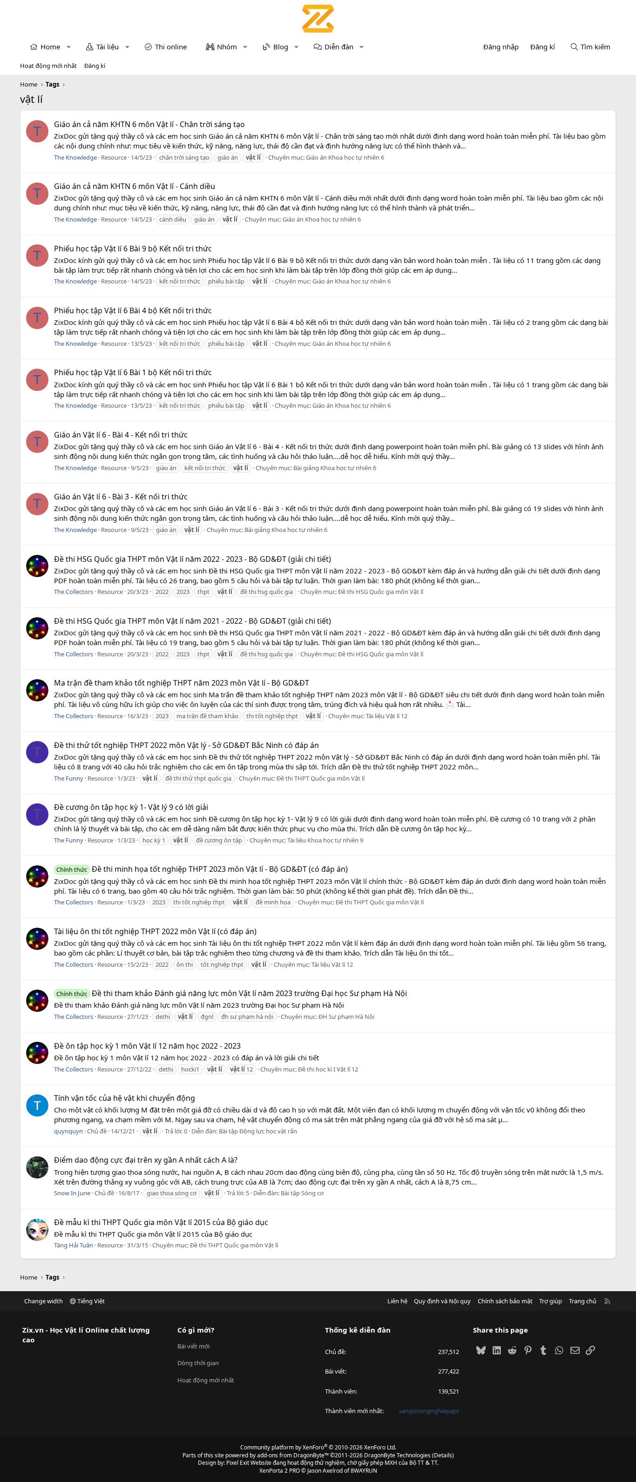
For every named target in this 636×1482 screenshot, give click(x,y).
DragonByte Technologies (397, 1455)
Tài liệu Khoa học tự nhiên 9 (325, 840)
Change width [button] (43, 1301)
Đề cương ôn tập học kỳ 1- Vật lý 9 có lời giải (131, 807)
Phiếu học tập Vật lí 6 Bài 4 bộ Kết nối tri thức (133, 310)
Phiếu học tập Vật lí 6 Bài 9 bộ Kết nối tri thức (133, 248)
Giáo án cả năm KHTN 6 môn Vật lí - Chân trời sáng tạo (149, 124)
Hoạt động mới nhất (48, 65)
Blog (280, 46)
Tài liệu (107, 46)
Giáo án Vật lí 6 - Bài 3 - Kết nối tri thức (121, 497)
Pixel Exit (237, 1463)
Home (50, 46)
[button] (68, 46)
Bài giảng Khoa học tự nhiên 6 (334, 468)
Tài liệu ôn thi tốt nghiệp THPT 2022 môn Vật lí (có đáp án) (155, 931)
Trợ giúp (550, 1301)
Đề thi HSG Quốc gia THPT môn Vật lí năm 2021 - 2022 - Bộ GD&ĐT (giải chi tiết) (192, 621)
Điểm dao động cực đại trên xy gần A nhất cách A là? (145, 1160)
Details (443, 1455)
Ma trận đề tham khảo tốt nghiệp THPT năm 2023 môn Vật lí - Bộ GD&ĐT (181, 683)
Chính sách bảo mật (505, 1301)
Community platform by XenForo (318, 1447)
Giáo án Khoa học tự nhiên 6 (345, 157)
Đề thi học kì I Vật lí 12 (328, 1069)
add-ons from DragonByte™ (293, 1455)
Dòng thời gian (198, 1363)
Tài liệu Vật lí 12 (386, 716)
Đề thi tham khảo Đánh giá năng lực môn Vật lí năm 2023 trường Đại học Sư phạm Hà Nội (231, 993)
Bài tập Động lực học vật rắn (258, 1131)
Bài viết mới (193, 1346)
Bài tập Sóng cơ (302, 1193)
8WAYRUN (364, 1471)
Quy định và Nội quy (442, 1301)
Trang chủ (582, 1301)
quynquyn (68, 1131)
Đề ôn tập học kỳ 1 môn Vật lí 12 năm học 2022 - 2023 (147, 1046)
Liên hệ (397, 1301)
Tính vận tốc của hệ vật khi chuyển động (124, 1098)
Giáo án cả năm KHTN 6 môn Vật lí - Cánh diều (134, 186)
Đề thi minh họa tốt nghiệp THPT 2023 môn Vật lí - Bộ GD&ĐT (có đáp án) (201, 869)
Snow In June (72, 1193)
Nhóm (227, 46)
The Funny (68, 778)
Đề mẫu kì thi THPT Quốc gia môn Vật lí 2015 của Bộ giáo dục (161, 1222)
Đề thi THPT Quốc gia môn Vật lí (321, 778)
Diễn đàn (339, 46)
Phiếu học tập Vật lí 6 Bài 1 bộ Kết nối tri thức (133, 372)
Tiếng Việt (90, 1301)
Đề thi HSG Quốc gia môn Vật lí (380, 591)
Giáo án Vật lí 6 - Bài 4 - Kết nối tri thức (121, 435)
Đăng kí (94, 65)
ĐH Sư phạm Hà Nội (346, 1016)
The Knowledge (75, 157)
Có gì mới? (195, 1329)
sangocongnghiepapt (429, 1411)
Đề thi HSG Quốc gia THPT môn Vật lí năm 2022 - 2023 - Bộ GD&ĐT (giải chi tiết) (192, 559)
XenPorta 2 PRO (279, 1471)
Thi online (171, 46)
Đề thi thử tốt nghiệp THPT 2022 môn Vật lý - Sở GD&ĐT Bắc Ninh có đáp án (186, 745)
